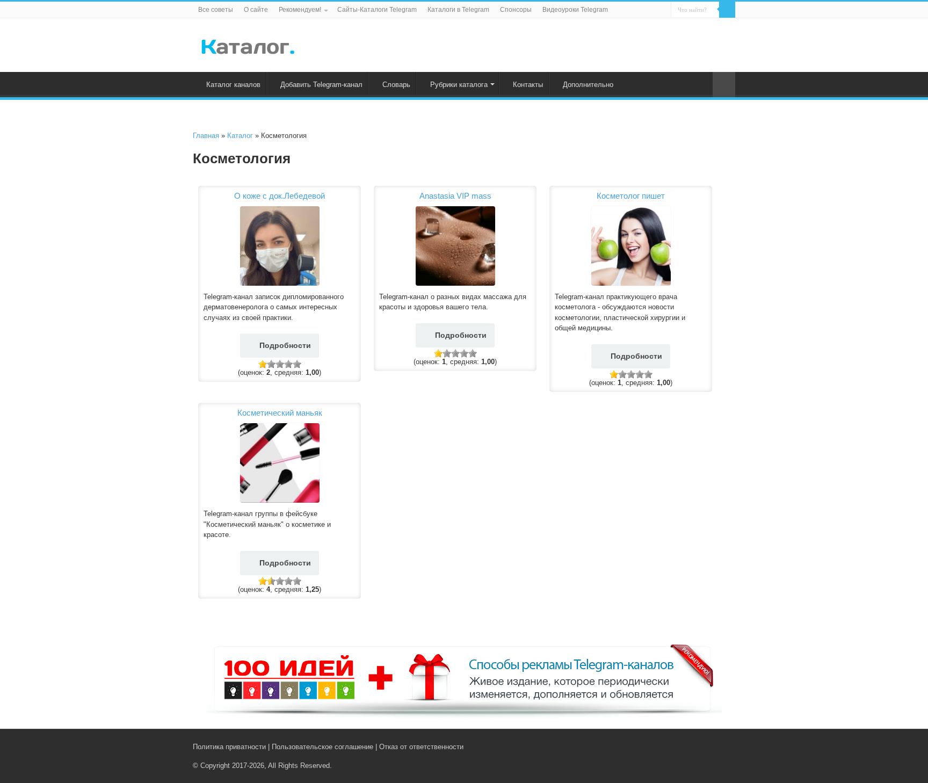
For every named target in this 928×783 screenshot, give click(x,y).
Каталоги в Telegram (458, 9)
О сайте (256, 9)
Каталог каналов (233, 85)
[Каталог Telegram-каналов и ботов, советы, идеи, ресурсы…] (248, 44)
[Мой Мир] (722, 746)
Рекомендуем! (300, 9)
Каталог (240, 136)
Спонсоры (516, 9)
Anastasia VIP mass (455, 195)
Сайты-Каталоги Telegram (377, 9)
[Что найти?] (727, 10)
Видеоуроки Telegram (575, 9)
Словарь (396, 85)
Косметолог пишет (631, 195)
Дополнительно (588, 85)
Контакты (528, 85)
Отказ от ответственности (421, 747)
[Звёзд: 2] (271, 364)
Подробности (285, 345)
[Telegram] (712, 746)
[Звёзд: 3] (280, 364)
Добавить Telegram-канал (321, 85)
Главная (206, 136)
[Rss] (689, 746)
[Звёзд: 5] (297, 364)
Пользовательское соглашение (322, 747)
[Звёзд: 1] (262, 364)
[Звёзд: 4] (288, 364)
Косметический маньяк (279, 412)
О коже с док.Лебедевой (279, 195)
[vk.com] (699, 746)
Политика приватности (229, 747)
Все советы (215, 9)
